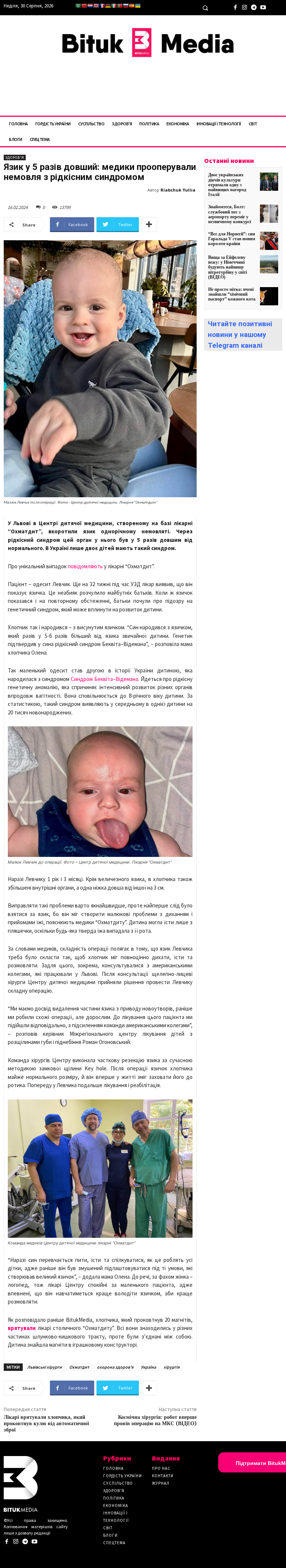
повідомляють (85, 566)
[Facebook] (235, 6)
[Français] (102, 6)
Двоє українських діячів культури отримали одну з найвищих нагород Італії (227, 184)
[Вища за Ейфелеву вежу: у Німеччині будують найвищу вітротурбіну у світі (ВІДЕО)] (269, 264)
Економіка (115, 1505)
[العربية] (78, 6)
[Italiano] (114, 6)
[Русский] (126, 6)
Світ (107, 1527)
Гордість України (122, 1475)
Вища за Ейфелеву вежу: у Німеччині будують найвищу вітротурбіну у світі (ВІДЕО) (227, 267)
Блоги (110, 1535)
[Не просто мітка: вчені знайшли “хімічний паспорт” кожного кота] (269, 296)
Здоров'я (14, 157)
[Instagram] (244, 6)
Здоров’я (113, 1490)
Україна (148, 1367)
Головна (113, 1468)
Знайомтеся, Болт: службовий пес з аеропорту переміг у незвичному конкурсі (229, 214)
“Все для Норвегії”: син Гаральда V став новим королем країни (231, 238)
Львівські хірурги (44, 1367)
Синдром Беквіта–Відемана (104, 678)
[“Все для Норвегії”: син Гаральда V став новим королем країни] (269, 241)
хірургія (171, 1367)
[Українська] (138, 6)
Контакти (163, 1475)
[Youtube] (263, 6)
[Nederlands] (90, 6)
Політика (113, 1498)
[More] (149, 224)
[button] (205, 7)
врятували (22, 1327)
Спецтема (114, 1542)
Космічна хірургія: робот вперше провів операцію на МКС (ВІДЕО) (155, 1420)
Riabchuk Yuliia (178, 190)
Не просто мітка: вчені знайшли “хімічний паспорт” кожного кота (231, 294)
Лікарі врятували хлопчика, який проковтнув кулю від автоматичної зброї (46, 1423)
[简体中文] (84, 6)
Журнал (160, 1483)
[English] (96, 6)
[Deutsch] (108, 6)
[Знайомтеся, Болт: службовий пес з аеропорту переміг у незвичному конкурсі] (269, 214)
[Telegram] (254, 6)
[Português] (120, 6)
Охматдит (79, 1367)
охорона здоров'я (115, 1367)
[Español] (132, 6)
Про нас (161, 1468)
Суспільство (118, 1483)
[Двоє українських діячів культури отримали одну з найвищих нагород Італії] (269, 182)
